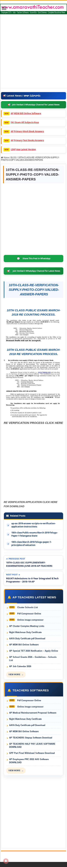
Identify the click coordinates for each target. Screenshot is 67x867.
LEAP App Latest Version (23, 149)
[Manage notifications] (5, 861)
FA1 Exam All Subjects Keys (25, 122)
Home (6, 157)
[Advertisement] (33, 54)
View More (15, 674)
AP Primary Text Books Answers (27, 140)
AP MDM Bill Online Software (26, 113)
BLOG (14, 157)
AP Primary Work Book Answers (27, 131)
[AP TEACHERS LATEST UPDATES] (33, 8)
